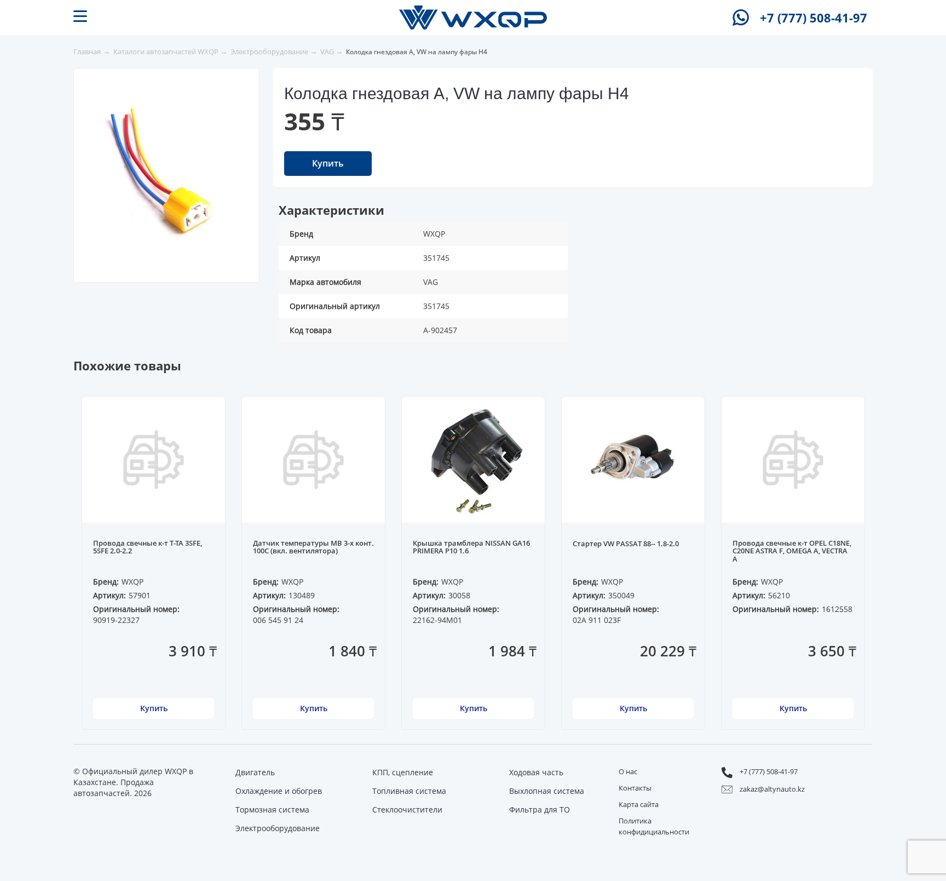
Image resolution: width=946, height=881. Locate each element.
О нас (628, 771)
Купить (328, 163)
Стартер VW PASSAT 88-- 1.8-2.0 (626, 544)
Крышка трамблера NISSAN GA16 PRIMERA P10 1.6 (471, 547)
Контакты (635, 788)
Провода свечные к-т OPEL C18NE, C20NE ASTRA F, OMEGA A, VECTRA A (791, 551)
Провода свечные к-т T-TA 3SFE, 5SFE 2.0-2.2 (147, 547)
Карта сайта (639, 804)
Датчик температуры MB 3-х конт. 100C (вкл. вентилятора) (313, 547)
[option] (170, 168)
